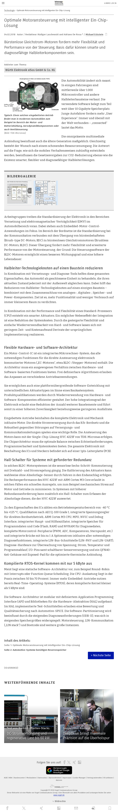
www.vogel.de (59, 795)
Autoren (59, 780)
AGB (6, 778)
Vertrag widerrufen (94, 778)
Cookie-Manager (79, 778)
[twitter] (24, 808)
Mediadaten (32, 778)
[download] (93, 808)
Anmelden (110, 3)
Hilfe (11, 778)
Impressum (67, 778)
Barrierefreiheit (55, 778)
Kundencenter (19, 778)
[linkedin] (59, 808)
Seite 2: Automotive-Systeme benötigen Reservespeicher (35, 650)
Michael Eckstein (94, 34)
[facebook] (7, 808)
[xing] (42, 808)
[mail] (76, 808)
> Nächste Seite (101, 655)
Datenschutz (43, 778)
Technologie (9, 10)
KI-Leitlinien (108, 778)
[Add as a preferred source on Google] (59, 770)
